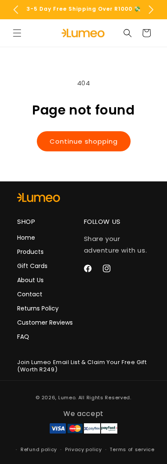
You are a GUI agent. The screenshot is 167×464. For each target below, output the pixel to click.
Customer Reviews (45, 322)
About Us (30, 280)
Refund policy (39, 449)
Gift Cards (32, 266)
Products (30, 251)
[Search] (127, 33)
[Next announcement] (151, 9)
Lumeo (67, 397)
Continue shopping (84, 141)
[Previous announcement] (15, 9)
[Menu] (17, 33)
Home (26, 237)
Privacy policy (83, 449)
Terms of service (132, 449)
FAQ (23, 336)
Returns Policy (38, 308)
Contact (29, 294)
